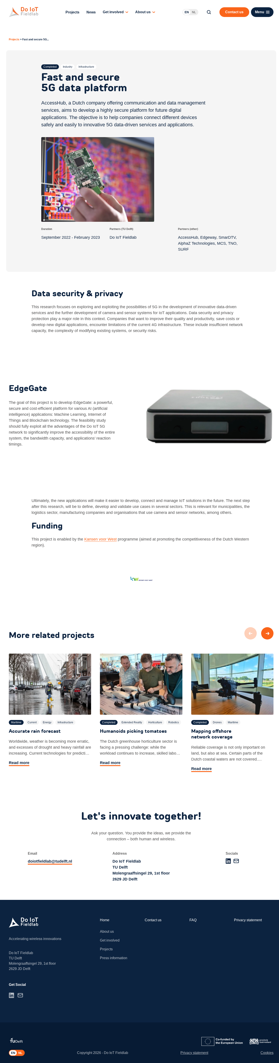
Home (104, 920)
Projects (72, 12)
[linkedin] (228, 861)
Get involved (113, 12)
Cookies (266, 1053)
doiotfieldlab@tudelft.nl (50, 861)
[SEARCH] (208, 12)
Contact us (153, 920)
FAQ (193, 920)
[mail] (236, 861)
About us (143, 12)
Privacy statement (248, 920)
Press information (113, 958)
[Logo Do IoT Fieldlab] (23, 12)
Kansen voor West (100, 539)
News (91, 12)
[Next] (267, 633)
